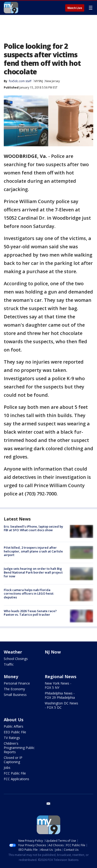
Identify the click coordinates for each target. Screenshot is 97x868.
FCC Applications (16, 779)
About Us (13, 719)
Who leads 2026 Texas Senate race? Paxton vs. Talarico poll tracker (30, 613)
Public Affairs (13, 726)
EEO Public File (15, 732)
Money (11, 676)
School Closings (16, 658)
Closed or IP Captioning (13, 759)
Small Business (15, 694)
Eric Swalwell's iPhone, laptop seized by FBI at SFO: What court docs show (33, 528)
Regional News (60, 676)
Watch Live (74, 8)
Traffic (9, 664)
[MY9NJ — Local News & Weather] (11, 7)
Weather (13, 652)
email (48, 803)
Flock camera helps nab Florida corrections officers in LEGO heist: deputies (29, 593)
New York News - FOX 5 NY (58, 685)
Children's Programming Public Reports (19, 747)
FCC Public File (15, 773)
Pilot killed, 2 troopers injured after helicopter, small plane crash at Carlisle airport (33, 551)
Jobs (7, 767)
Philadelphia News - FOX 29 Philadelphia (60, 695)
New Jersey (52, 81)
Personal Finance (17, 683)
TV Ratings (12, 737)
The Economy (14, 689)
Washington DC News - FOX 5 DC (61, 705)
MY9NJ (38, 81)
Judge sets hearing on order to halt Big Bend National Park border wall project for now (33, 572)
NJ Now (53, 652)
